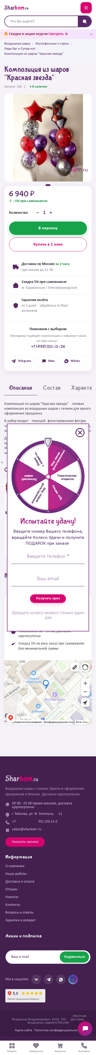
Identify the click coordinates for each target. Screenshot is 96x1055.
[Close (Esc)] (80, 432)
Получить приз (48, 598)
